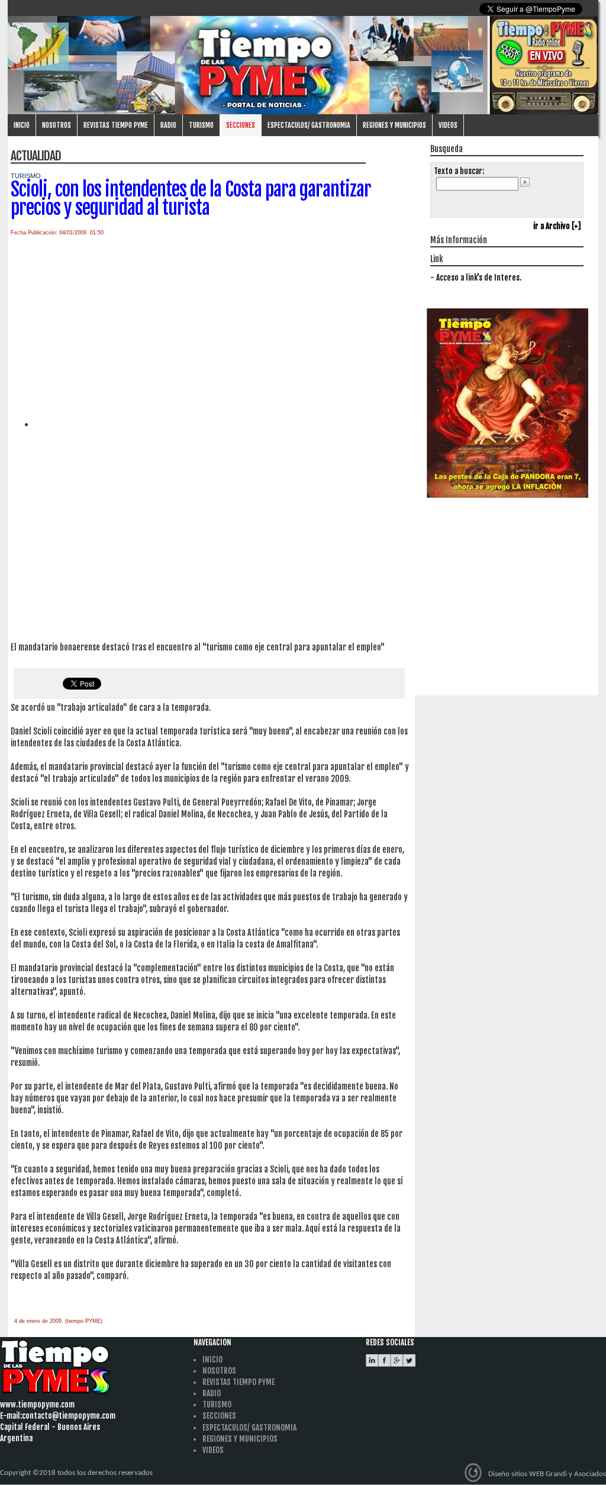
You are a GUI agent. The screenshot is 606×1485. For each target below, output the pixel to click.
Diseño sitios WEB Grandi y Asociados (547, 1473)
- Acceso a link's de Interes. (475, 277)
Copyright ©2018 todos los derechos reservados (76, 1473)
